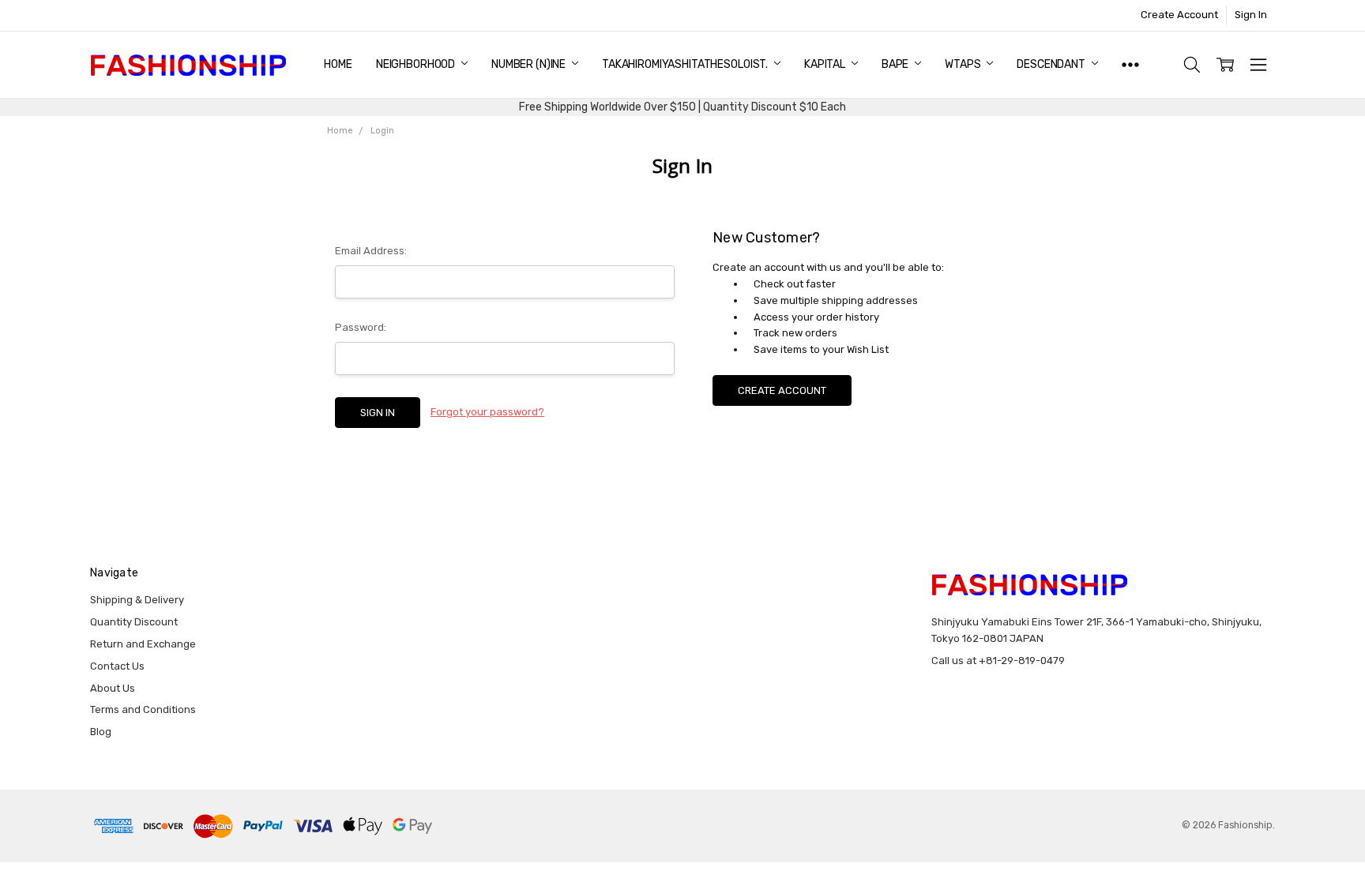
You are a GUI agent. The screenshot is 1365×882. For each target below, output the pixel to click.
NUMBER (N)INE (529, 64)
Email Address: (371, 251)
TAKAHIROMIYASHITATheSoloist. (686, 64)
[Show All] (1130, 65)
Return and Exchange (143, 644)
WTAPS (964, 64)
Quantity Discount (134, 622)
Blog (100, 732)
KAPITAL (826, 64)
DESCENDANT (1052, 64)
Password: (360, 327)
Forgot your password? (487, 412)
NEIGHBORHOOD (416, 64)
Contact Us (117, 666)
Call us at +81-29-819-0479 (998, 660)
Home (338, 64)
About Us (112, 688)
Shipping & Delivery (137, 600)
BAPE (896, 64)
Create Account (1179, 15)
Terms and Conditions (143, 709)
